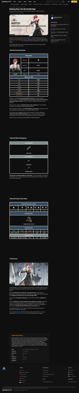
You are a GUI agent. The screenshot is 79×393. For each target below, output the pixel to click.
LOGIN (69, 1)
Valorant (23, 378)
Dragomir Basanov (21, 12)
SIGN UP (74, 1)
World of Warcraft (47, 4)
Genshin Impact (54, 4)
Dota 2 (22, 370)
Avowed (30, 4)
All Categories (65, 4)
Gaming (13, 6)
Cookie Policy (45, 376)
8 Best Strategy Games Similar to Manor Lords (59, 36)
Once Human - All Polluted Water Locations (59, 32)
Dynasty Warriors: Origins (37, 4)
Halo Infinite (23, 374)
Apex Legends (24, 376)
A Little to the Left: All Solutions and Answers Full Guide (58, 40)
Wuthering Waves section (21, 313)
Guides (24, 6)
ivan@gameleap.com (72, 381)
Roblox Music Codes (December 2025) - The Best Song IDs (59, 25)
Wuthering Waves (19, 6)
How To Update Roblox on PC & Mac (58, 29)
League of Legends (24, 4)
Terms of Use (45, 372)
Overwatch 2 (23, 380)
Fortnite (60, 4)
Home (10, 6)
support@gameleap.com (48, 381)
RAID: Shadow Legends (15, 4)
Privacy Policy (45, 370)
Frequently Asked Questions (48, 374)
